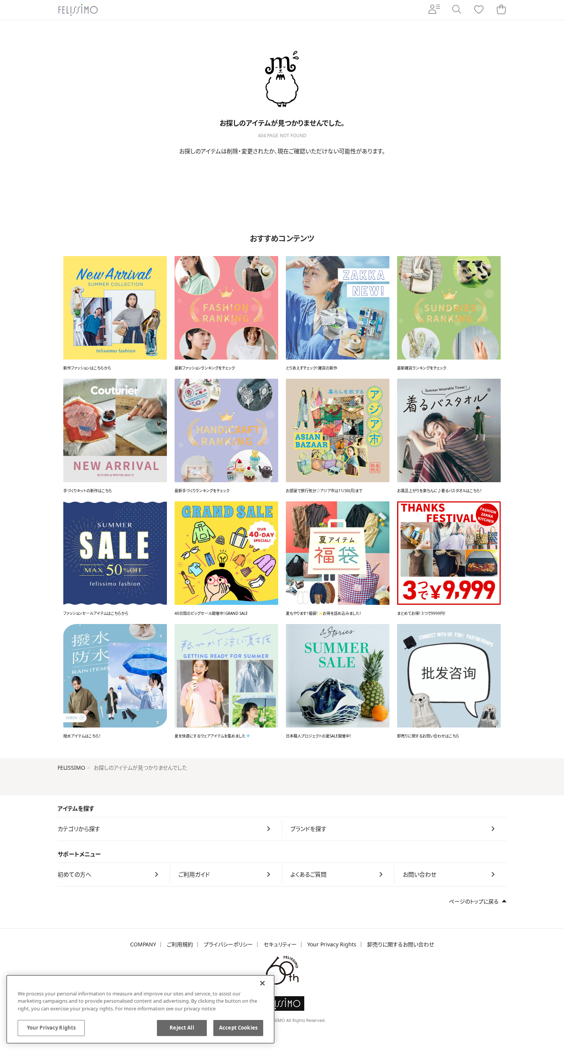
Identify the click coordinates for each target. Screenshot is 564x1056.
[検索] (456, 10)
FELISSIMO (71, 767)
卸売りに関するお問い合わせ (400, 944)
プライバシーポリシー (228, 944)
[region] (140, 1009)
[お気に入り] (479, 10)
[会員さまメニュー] (434, 9)
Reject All (182, 1027)
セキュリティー (280, 944)
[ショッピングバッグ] (501, 10)
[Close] (262, 983)
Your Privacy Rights (331, 944)
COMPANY (143, 944)
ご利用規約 (180, 944)
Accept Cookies (238, 1027)
